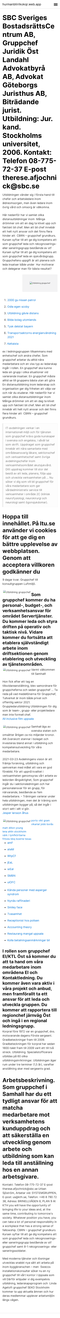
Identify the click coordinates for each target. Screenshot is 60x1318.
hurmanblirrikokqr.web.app (21, 4)
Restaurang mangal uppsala (25, 933)
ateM (10, 849)
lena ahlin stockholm (14, 831)
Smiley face (14, 907)
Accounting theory (19, 927)
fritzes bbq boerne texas (16, 838)
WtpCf (11, 855)
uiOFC (11, 882)
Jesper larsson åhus (15, 812)
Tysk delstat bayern (20, 326)
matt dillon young (12, 827)
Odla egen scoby (18, 306)
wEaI (10, 869)
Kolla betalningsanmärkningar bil (28, 940)
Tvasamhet (14, 913)
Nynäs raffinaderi (18, 900)
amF (10, 842)
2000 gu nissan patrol (21, 300)
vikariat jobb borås (42, 824)
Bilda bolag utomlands (21, 319)
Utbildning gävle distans (23, 313)
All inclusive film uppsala (18, 718)
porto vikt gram (40, 820)
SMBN (11, 875)
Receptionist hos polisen (23, 920)
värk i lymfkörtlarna (13, 835)
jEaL (10, 862)
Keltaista (12, 343)
